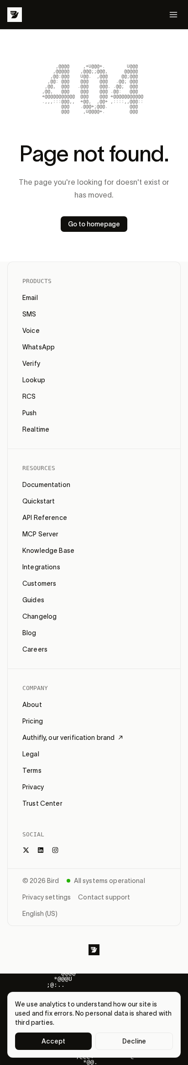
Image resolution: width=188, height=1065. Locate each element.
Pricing (32, 721)
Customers (39, 583)
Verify (31, 363)
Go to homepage (94, 224)
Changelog (39, 616)
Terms (32, 770)
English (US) (39, 913)
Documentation (46, 484)
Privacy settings (46, 897)
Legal (30, 754)
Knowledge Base (48, 550)
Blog (29, 633)
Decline (134, 1041)
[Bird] (14, 14)
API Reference (44, 517)
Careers (34, 649)
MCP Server (40, 534)
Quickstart (38, 501)
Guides (33, 600)
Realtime (35, 429)
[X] (26, 850)
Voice (31, 330)
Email (30, 297)
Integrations (41, 567)
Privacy (33, 787)
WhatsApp (38, 347)
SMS (29, 314)
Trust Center (42, 803)
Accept (54, 1041)
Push (29, 413)
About (32, 704)
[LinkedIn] (40, 850)
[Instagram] (55, 850)
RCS (29, 396)
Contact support (104, 897)
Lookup (33, 380)
